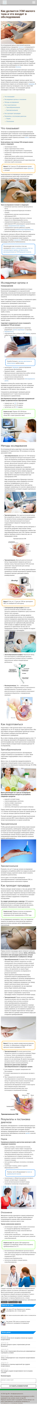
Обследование (13, 1302)
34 (17, 407)
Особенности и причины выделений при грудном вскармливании (15, 1365)
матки (27, 137)
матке (29, 1172)
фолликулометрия (9, 252)
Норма (8, 118)
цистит (15, 329)
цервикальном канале (14, 1174)
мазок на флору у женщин (19, 248)
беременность (8, 331)
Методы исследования (11, 102)
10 (15, 403)
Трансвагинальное (12, 110)
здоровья (31, 84)
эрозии (21, 361)
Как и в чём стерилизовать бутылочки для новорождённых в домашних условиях (18, 1352)
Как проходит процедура (12, 113)
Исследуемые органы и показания (15, 99)
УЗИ (20, 1302)
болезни (18, 67)
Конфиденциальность (17, 1393)
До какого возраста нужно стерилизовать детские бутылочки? (15, 1345)
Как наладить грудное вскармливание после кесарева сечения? (17, 1371)
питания (20, 47)
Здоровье (4, 1302)
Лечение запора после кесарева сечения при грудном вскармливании (17, 1338)
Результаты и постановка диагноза (15, 116)
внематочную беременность (24, 229)
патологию (17, 240)
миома (28, 333)
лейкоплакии (11, 363)
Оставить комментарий (18, 1386)
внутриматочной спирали (16, 225)
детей (27, 1133)
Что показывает (9, 96)
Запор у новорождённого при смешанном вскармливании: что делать (18, 1358)
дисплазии (27, 361)
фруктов (30, 168)
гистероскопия (23, 250)
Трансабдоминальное (13, 107)
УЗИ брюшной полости (23, 252)
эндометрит (21, 329)
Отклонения (10, 121)
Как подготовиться (10, 105)
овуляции (15, 367)
